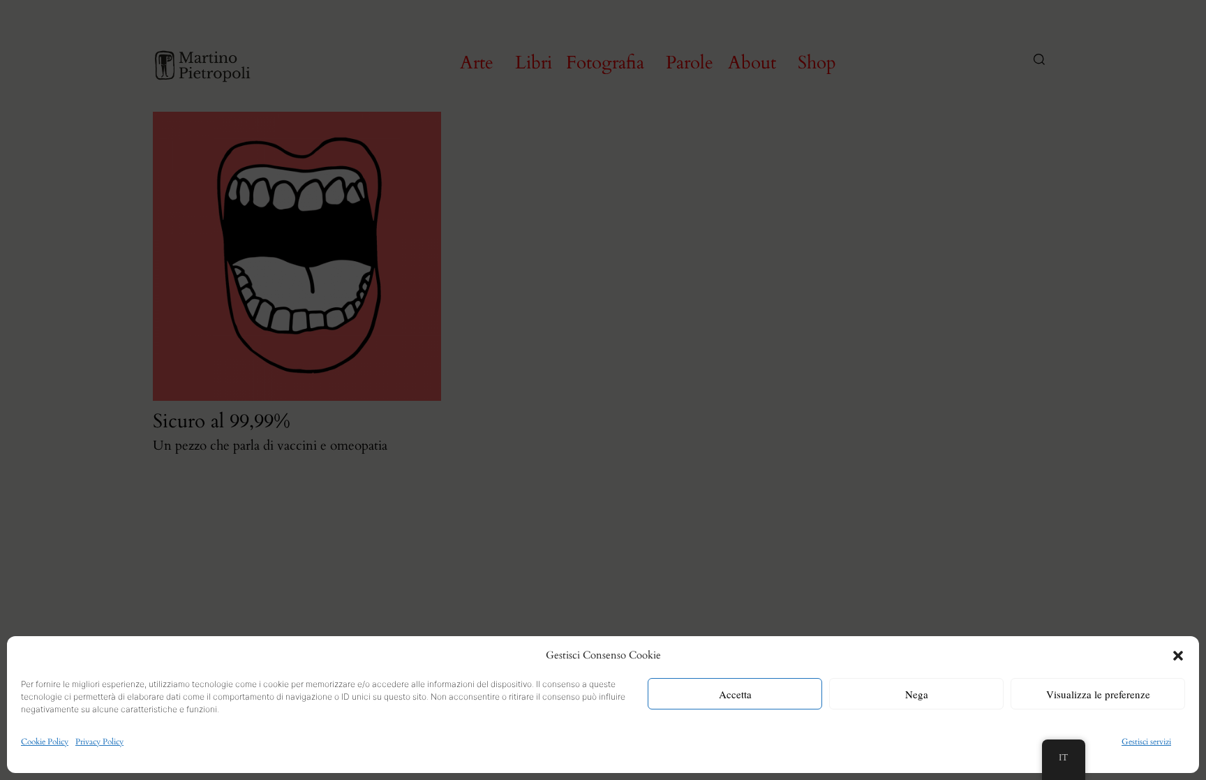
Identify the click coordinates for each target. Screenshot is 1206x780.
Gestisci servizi (1146, 741)
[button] (1178, 656)
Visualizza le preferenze (1098, 694)
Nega (916, 694)
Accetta (735, 694)
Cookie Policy (44, 741)
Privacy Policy (99, 741)
